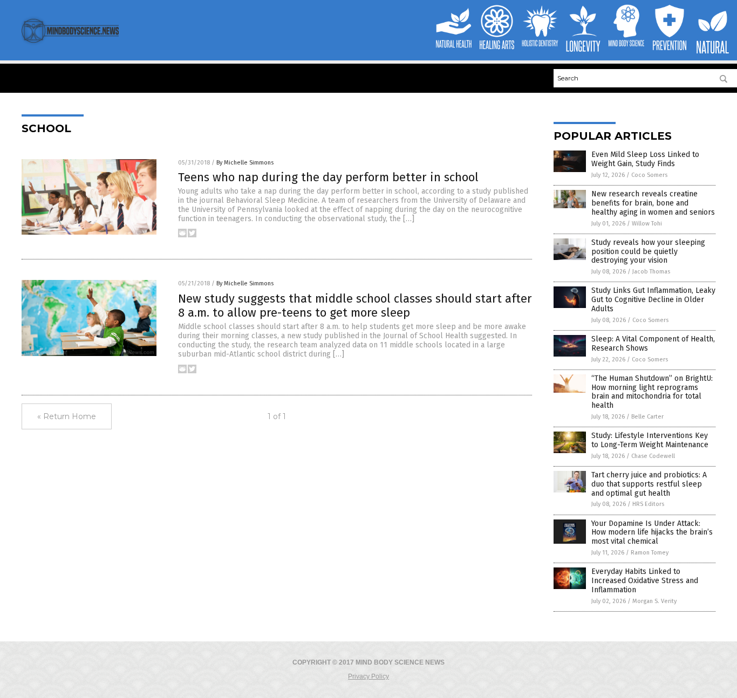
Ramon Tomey (649, 552)
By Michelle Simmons (245, 162)
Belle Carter (647, 416)
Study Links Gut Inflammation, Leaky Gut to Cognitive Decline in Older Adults (653, 299)
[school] (70, 44)
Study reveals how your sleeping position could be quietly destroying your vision (648, 251)
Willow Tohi (647, 223)
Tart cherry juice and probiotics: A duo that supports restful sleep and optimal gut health (649, 484)
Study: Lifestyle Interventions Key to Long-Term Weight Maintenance (649, 440)
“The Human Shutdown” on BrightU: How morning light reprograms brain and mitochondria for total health (652, 392)
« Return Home (66, 416)
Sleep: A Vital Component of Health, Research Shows (653, 343)
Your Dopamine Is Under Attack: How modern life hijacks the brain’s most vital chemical (652, 532)
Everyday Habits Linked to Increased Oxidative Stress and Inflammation (644, 580)
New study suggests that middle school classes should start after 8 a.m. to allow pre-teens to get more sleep (355, 305)
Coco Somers (649, 175)
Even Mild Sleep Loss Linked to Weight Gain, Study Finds (645, 159)
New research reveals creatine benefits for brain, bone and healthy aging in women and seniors (653, 203)
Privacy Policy (368, 676)
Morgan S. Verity (654, 601)
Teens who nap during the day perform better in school (328, 177)
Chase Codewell (653, 456)
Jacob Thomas (651, 271)
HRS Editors (648, 504)
